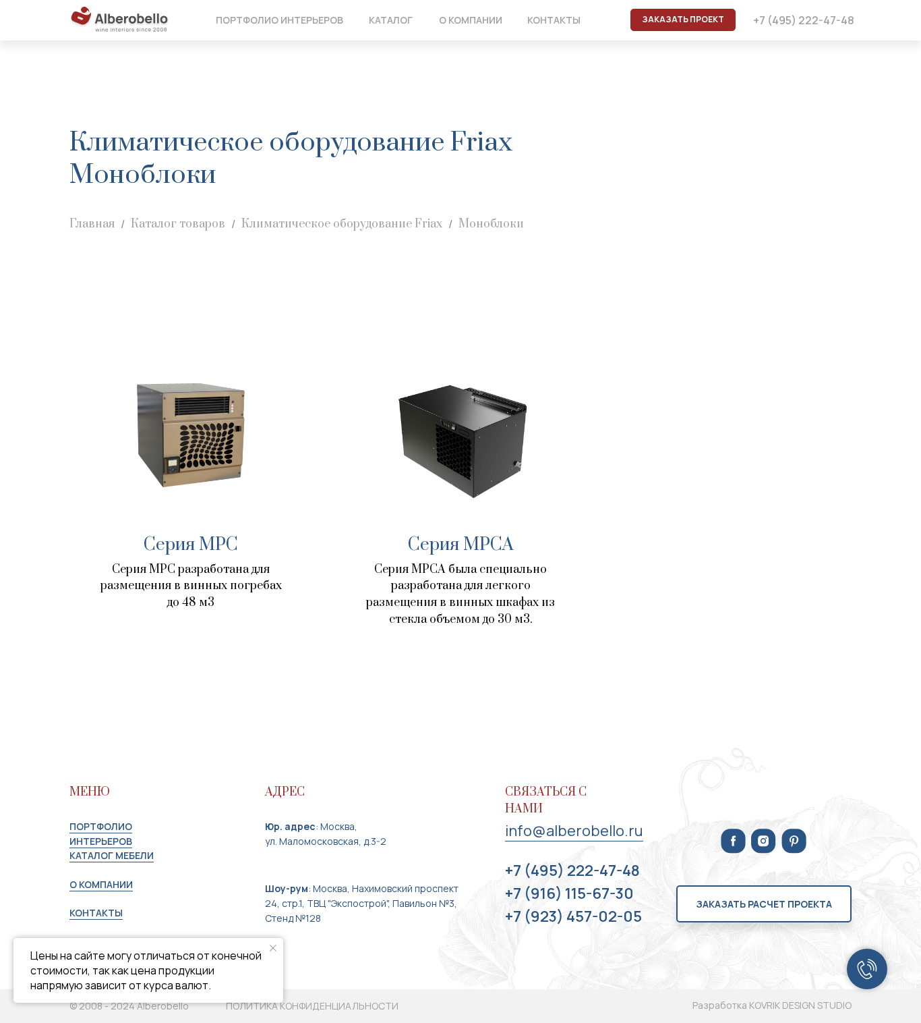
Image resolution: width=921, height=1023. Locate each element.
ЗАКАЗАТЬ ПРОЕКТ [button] (683, 19)
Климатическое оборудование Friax (341, 224)
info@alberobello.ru (574, 831)
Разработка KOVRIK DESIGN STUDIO (772, 1005)
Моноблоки (491, 224)
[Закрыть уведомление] (273, 948)
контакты (554, 19)
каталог (391, 19)
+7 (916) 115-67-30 (569, 893)
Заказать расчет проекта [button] (764, 903)
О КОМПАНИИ (101, 884)
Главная (92, 224)
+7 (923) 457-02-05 (573, 916)
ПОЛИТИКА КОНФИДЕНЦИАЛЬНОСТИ (312, 1005)
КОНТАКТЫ (96, 912)
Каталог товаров (178, 224)
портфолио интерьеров (279, 19)
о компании (470, 19)
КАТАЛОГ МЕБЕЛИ (111, 855)
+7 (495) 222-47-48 (803, 20)
